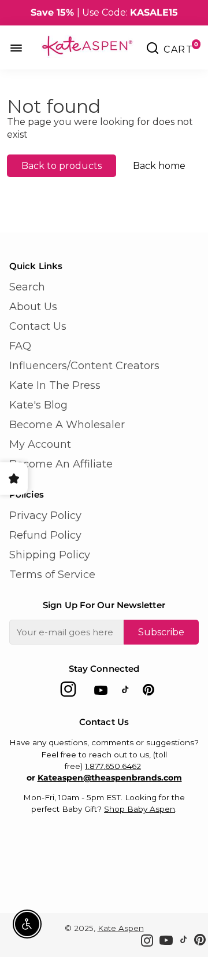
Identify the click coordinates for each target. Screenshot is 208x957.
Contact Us (37, 326)
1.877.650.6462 (113, 766)
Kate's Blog (38, 405)
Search (27, 287)
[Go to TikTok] (125, 692)
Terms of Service (52, 574)
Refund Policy (45, 535)
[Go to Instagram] (68, 692)
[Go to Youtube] (101, 692)
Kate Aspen (121, 928)
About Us (33, 306)
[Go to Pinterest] (148, 692)
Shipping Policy (49, 555)
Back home (159, 165)
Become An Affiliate (61, 464)
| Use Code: (104, 12)
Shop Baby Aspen (139, 809)
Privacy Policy (45, 515)
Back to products (61, 165)
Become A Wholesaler (67, 424)
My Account (40, 444)
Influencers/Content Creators (84, 365)
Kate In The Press (55, 385)
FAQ (20, 346)
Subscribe (161, 632)
